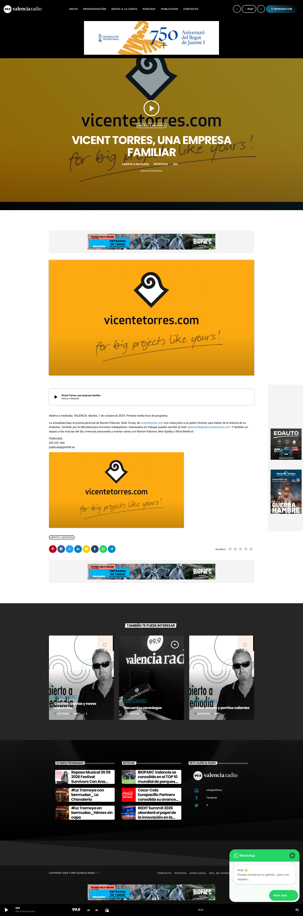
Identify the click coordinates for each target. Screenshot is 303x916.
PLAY (249, 9)
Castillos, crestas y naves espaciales (75, 705)
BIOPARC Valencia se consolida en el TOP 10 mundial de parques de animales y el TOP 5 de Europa (158, 782)
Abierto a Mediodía (151, 125)
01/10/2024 (159, 164)
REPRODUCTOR (281, 9)
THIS (97, 873)
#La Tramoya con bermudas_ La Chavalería (87, 794)
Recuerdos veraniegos (143, 707)
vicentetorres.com (152, 422)
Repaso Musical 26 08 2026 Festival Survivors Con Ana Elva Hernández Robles (90, 782)
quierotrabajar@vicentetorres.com (209, 427)
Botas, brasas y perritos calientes (222, 707)
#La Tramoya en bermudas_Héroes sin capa (92, 812)
